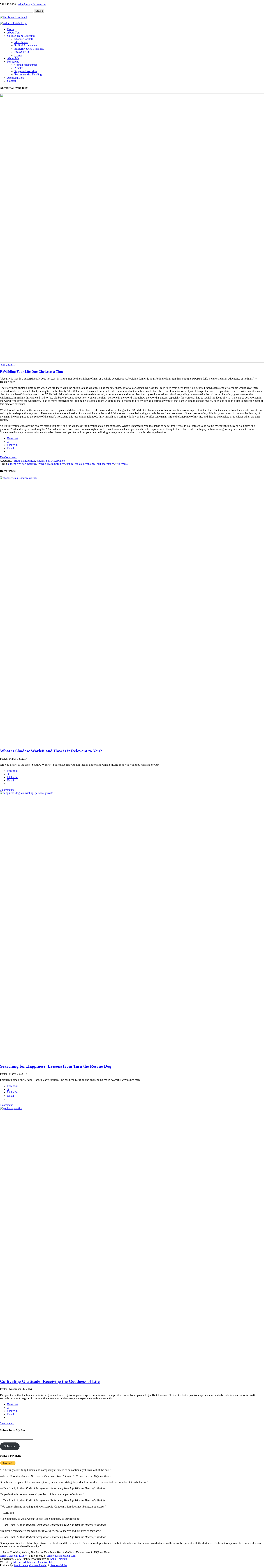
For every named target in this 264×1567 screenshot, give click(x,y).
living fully (44, 463)
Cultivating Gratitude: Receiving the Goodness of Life (50, 1381)
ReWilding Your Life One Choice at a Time (31, 371)
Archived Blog (15, 77)
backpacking (29, 463)
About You (13, 32)
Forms (18, 55)
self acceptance (105, 463)
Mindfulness (21, 42)
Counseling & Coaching (21, 35)
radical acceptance (85, 463)
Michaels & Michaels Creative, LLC (34, 1562)
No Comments (8, 457)
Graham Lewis (37, 1565)
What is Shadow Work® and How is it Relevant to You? (51, 751)
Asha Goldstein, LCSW (13, 1555)
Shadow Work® (23, 38)
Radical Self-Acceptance (51, 460)
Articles (18, 68)
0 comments (7, 789)
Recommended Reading (28, 74)
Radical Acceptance (25, 45)
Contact (11, 80)
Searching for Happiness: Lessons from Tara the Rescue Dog (55, 1066)
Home (10, 29)
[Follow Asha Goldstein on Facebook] (13, 17)
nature (69, 463)
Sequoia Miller (58, 1565)
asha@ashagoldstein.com (32, 4)
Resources (13, 61)
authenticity (14, 463)
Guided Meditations (25, 64)
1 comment (6, 1104)
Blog (17, 460)
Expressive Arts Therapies (29, 48)
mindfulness (58, 463)
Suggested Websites (25, 71)
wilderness (121, 463)
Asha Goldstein (59, 1558)
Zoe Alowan (21, 1565)
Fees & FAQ (21, 51)
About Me (13, 58)
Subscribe (9, 1446)
